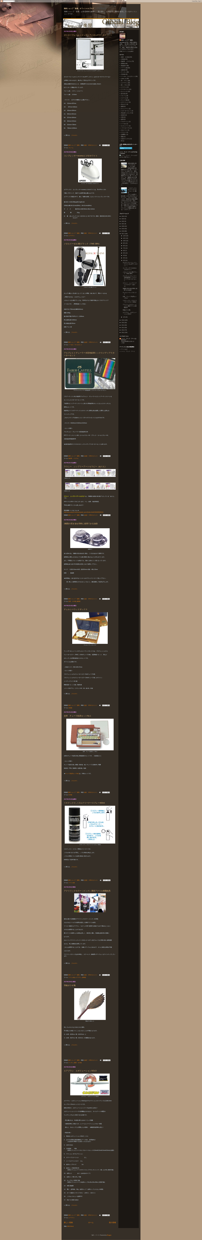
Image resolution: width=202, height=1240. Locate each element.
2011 (122, 332)
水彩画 (70, 708)
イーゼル (123, 123)
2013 (123, 327)
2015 (123, 322)
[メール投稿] (100, 145)
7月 (124, 248)
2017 (123, 233)
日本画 (70, 794)
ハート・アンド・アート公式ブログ (128, 339)
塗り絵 (123, 93)
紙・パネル (124, 85)
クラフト (123, 87)
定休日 (123, 115)
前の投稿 (112, 1222)
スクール (123, 98)
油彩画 (78, 601)
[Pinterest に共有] (109, 145)
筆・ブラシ (124, 80)
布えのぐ (123, 104)
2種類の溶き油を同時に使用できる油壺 (81, 523)
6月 (124, 250)
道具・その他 (72, 601)
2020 (123, 226)
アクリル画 (71, 882)
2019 (123, 228)
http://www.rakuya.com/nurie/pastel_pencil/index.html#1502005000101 (83, 512)
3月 (124, 258)
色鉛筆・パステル (73, 458)
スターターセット (126, 110)
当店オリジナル (125, 138)
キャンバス (124, 91)
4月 (124, 255)
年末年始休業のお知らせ (127, 341)
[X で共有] (106, 145)
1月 (124, 317)
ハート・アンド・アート (128, 351)
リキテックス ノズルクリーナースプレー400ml (84, 803)
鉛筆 (122, 119)
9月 (124, 243)
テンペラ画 (124, 100)
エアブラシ (71, 235)
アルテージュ (125, 121)
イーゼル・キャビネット (75, 344)
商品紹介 (123, 65)
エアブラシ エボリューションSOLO (80, 1071)
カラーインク (125, 102)
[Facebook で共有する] (107, 145)
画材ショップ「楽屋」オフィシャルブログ (79, 8)
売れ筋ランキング (126, 113)
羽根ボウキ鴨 (70, 985)
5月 (124, 253)
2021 (123, 223)
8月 (124, 245)
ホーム (91, 1222)
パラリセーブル (125, 128)
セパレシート (125, 125)
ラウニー (123, 132)
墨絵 (122, 136)
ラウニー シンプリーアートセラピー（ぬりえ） (85, 466)
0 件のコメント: (92, 145)
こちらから (74, 135)
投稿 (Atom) (70, 1226)
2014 (123, 325)
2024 (123, 216)
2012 (123, 330)
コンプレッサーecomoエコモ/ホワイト (81, 156)
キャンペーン (125, 108)
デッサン (70, 1062)
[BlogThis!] (104, 145)
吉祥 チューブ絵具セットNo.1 (77, 716)
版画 (122, 106)
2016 (123, 320)
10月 (124, 240)
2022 (123, 221)
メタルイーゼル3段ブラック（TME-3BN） (82, 244)
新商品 (84, 977)
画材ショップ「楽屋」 (127, 40)
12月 (124, 235)
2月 (124, 260)
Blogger (109, 1235)
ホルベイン (124, 130)
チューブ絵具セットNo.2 (72, 773)
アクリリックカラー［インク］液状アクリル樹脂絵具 (87, 891)
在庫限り (123, 134)
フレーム (70, 147)
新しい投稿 (68, 1222)
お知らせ (123, 78)
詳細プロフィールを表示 (126, 51)
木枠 (122, 117)
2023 (123, 218)
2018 (123, 231)
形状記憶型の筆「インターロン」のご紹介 (132, 165)
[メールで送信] (103, 145)
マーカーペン (125, 89)
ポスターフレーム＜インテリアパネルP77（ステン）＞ (88, 35)
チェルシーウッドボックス (76, 609)
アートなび (124, 349)
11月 (124, 238)
